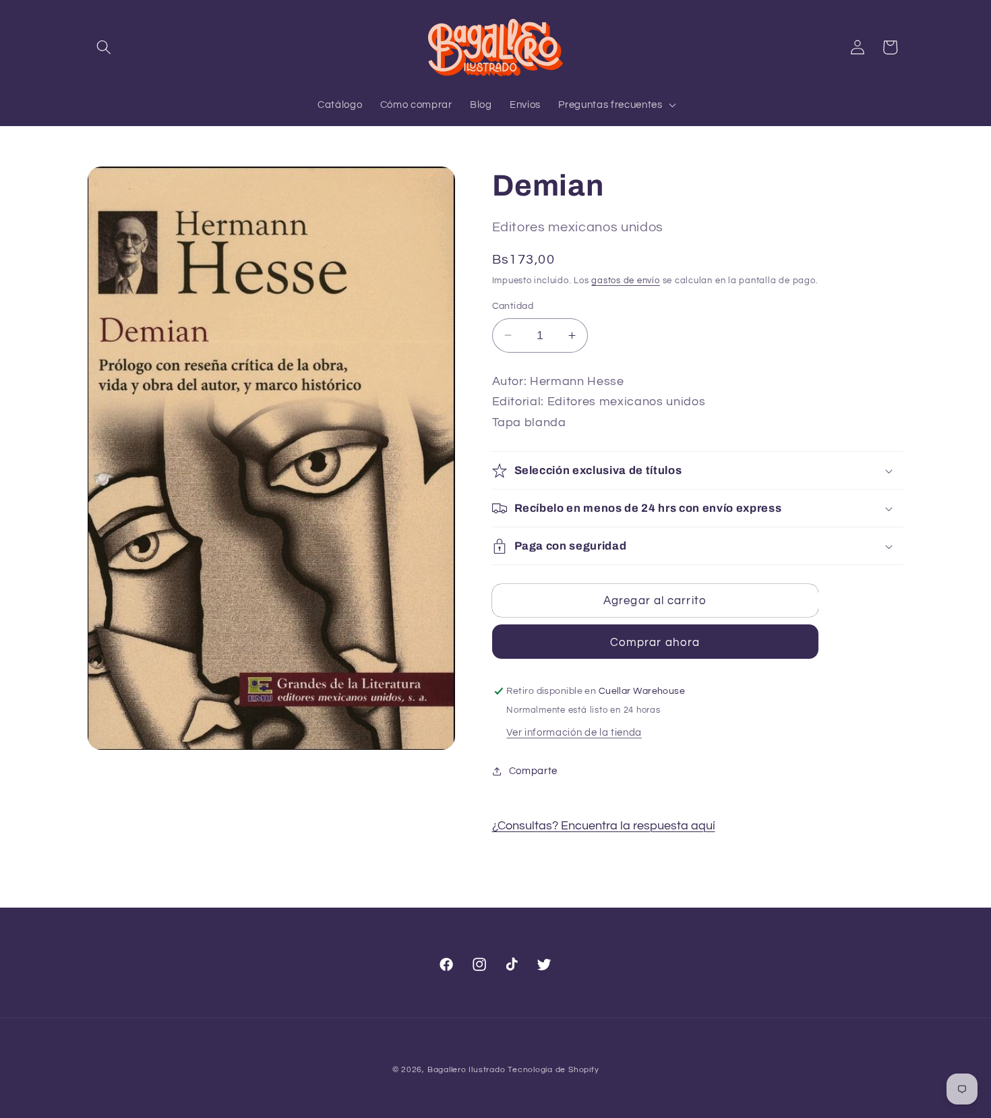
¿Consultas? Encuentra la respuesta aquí (603, 826)
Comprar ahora (655, 642)
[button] (104, 47)
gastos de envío (625, 280)
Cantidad (513, 306)
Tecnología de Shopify (553, 1069)
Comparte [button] (533, 770)
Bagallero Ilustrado (466, 1069)
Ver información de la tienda (573, 732)
